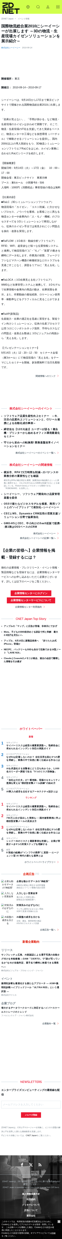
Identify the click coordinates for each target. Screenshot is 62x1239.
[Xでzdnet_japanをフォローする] (31, 1165)
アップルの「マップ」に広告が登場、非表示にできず (30, 626)
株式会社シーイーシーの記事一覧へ (38, 538)
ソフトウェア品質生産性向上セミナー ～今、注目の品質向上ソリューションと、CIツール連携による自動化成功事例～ (32, 419)
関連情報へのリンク (46, 376)
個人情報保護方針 (31, 1194)
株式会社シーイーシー (10, 48)
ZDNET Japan (7, 19)
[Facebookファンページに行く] (22, 1165)
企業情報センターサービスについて (31, 600)
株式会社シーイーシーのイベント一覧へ (36, 453)
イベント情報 (23, 19)
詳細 (53, 1233)
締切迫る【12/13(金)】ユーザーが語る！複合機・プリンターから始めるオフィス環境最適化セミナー (32, 433)
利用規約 (31, 1199)
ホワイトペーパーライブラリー (40, 862)
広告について (31, 1210)
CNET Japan (31, 1135)
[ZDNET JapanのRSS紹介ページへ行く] (40, 1165)
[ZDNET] (11, 7)
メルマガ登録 (31, 1115)
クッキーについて (31, 1204)
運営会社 (31, 1215)
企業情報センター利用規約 (28, 607)
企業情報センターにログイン (31, 593)
